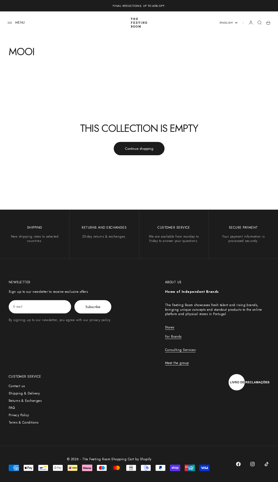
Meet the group (177, 362)
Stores (169, 327)
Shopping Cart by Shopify (131, 459)
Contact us (17, 386)
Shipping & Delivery (24, 393)
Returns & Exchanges (25, 400)
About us (173, 282)
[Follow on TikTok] (266, 464)
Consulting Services (180, 349)
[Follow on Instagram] (252, 464)
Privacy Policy (19, 415)
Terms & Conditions (24, 422)
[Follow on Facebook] (238, 464)
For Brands (173, 336)
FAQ (12, 407)
